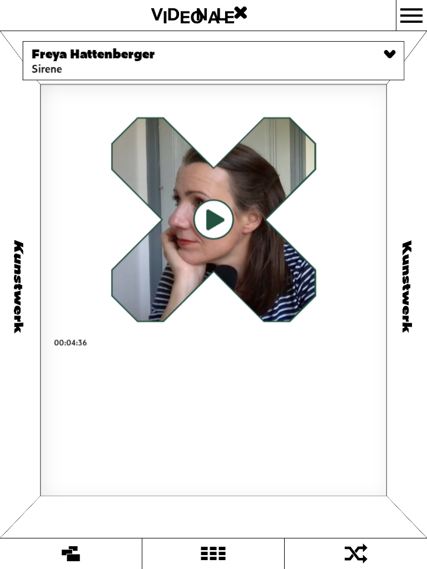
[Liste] (213, 553)
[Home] (71, 553)
